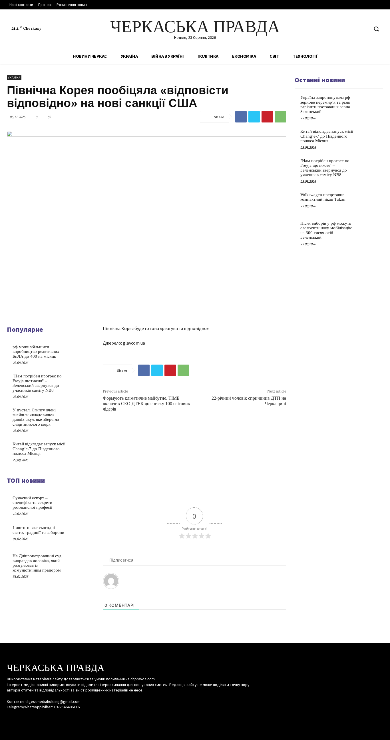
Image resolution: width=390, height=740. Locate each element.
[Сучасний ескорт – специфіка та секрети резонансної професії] (79, 504)
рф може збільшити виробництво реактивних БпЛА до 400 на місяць (36, 352)
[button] (376, 29)
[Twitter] (364, 29)
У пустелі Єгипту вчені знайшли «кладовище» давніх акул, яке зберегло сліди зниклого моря (36, 417)
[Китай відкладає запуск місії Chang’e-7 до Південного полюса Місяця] (79, 450)
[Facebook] (343, 29)
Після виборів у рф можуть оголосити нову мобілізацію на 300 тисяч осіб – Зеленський (326, 230)
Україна (14, 77)
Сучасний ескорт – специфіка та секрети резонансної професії (32, 503)
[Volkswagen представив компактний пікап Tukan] (367, 201)
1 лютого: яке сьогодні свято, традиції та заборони (38, 530)
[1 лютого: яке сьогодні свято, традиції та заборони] (79, 534)
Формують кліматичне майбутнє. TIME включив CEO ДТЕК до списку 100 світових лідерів (146, 403)
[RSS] (353, 29)
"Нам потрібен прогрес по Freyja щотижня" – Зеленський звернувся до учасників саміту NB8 (37, 383)
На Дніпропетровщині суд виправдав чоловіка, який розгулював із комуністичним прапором (37, 563)
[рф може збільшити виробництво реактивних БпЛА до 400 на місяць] (79, 353)
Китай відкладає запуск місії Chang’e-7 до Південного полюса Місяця (39, 449)
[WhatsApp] (280, 116)
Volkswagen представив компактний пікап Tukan (322, 197)
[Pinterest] (267, 116)
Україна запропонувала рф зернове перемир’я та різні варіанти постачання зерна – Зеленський (326, 104)
